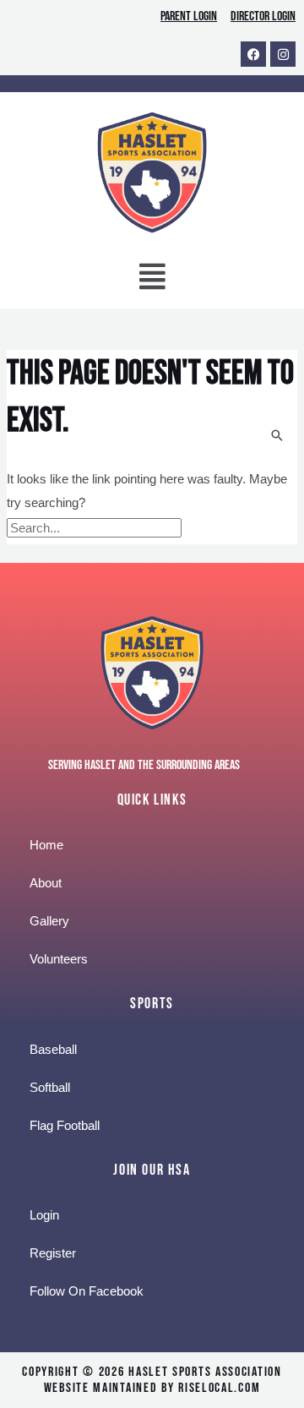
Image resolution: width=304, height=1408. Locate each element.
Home (46, 845)
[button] (152, 280)
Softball (50, 1087)
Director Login (263, 16)
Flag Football (65, 1125)
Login (44, 1215)
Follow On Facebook (87, 1291)
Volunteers (59, 959)
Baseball (53, 1049)
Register (53, 1253)
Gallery (49, 921)
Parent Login (188, 16)
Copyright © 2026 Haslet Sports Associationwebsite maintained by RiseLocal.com (151, 1380)
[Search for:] (96, 528)
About (46, 883)
